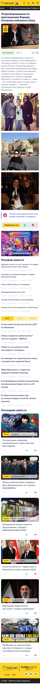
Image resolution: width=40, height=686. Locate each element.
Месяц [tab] (32, 318)
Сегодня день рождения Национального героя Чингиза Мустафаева (18, 443)
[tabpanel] (20, 364)
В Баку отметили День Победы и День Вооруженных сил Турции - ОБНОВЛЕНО (19, 485)
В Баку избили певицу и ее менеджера (15, 284)
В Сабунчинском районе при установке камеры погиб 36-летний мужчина (18, 398)
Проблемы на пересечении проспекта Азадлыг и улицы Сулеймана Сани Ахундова (17, 648)
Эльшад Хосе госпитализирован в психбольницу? (19, 307)
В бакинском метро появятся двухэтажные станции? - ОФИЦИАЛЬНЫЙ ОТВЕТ (17, 527)
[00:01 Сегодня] (20, 425)
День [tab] (7, 318)
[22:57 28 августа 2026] (20, 552)
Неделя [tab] (20, 318)
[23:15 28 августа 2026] (20, 510)
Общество (12, 331)
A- (33, 53)
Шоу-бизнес (8, 53)
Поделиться (10, 225)
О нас (7, 675)
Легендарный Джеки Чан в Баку (13, 292)
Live (13, 675)
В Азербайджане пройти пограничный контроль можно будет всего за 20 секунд (20, 384)
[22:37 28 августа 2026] (20, 591)
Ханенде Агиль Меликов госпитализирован (17, 300)
